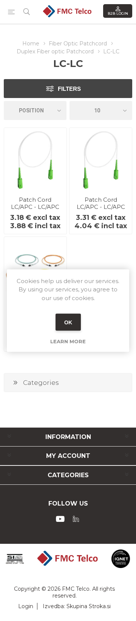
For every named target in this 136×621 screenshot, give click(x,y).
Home (30, 43)
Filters (69, 89)
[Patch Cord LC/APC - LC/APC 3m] (101, 159)
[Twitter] (76, 519)
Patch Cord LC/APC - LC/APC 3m (101, 207)
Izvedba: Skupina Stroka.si (77, 606)
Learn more (68, 341)
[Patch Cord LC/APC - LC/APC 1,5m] (35, 159)
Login (25, 606)
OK (68, 322)
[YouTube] (60, 519)
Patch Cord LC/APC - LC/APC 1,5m (35, 207)
